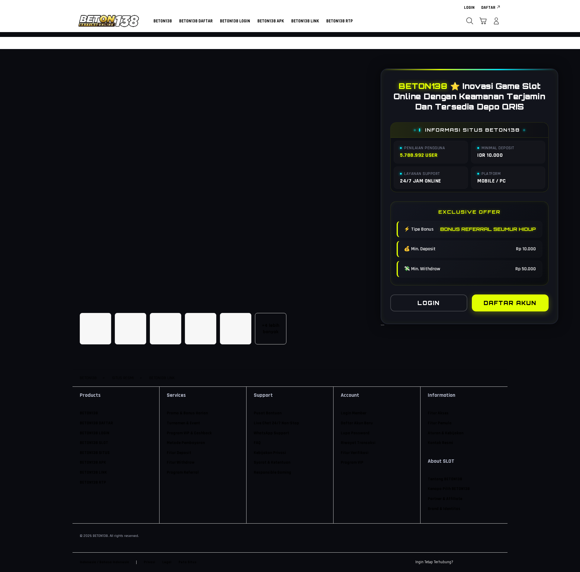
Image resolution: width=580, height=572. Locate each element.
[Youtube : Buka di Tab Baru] (496, 562)
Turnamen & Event (183, 423)
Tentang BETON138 (445, 479)
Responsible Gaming (272, 472)
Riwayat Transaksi (358, 442)
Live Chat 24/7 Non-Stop (276, 423)
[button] (483, 21)
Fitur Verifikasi (355, 452)
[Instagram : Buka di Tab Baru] (484, 562)
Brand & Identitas (444, 508)
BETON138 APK (93, 462)
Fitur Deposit (179, 452)
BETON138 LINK (93, 472)
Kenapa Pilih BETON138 (449, 488)
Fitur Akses (438, 413)
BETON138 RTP (93, 482)
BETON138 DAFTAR (96, 423)
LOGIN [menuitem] (469, 7)
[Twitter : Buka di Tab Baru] (473, 562)
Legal (166, 562)
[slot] (108, 20)
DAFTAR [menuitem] (488, 7)
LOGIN (428, 303)
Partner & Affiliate (445, 498)
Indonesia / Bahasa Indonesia (104, 562)
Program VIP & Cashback (189, 433)
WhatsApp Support (271, 433)
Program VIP (352, 462)
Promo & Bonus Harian (187, 413)
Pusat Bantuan (268, 413)
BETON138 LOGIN (94, 433)
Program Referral (183, 472)
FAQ (257, 442)
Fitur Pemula (440, 423)
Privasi (149, 562)
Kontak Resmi (440, 442)
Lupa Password (355, 433)
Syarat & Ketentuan (272, 462)
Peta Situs (187, 562)
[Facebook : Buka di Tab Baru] (461, 562)
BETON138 (89, 413)
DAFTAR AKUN (510, 303)
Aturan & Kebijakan (445, 433)
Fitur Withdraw (181, 462)
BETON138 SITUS (95, 452)
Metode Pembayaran (186, 442)
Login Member (353, 413)
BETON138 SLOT (94, 442)
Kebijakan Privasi (270, 452)
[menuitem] (163, 21)
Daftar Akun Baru (357, 423)
